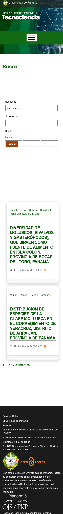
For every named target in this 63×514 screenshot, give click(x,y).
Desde (8, 131)
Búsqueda (10, 101)
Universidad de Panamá (15, 420)
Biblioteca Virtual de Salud (16, 441)
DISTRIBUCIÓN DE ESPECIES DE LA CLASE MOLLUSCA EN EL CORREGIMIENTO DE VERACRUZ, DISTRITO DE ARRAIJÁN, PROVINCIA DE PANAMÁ (33, 323)
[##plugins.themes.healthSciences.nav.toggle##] (53, 10)
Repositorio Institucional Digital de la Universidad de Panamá (30, 431)
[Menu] (32, 37)
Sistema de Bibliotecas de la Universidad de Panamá (30, 437)
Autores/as (11, 116)
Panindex (7, 425)
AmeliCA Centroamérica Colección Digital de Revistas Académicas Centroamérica (31, 447)
